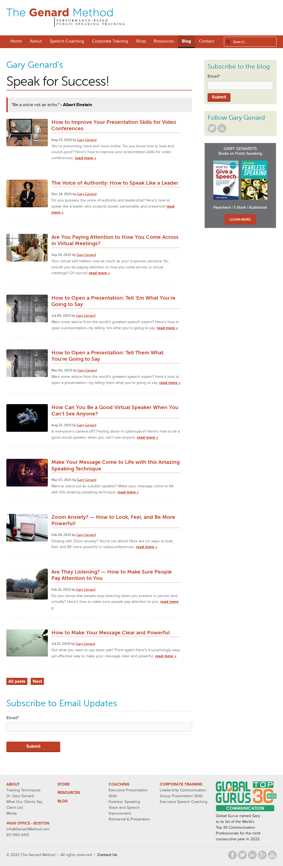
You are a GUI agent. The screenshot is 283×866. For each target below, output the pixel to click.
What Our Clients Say (24, 801)
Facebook (232, 855)
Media (11, 813)
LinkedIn (222, 128)
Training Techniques (23, 790)
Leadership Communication (183, 790)
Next (37, 681)
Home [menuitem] (16, 41)
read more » (85, 158)
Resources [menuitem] (164, 41)
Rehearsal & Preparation (129, 819)
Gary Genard (86, 140)
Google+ (262, 855)
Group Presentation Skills (181, 796)
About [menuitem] (36, 41)
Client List (14, 807)
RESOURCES (68, 792)
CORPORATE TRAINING (181, 784)
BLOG (62, 801)
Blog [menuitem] (186, 41)
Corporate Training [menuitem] (110, 41)
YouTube (272, 855)
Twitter (212, 128)
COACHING (119, 784)
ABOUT (13, 784)
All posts (16, 681)
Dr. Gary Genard (20, 796)
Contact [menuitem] (206, 41)
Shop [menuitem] (141, 41)
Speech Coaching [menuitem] (67, 41)
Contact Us (107, 854)
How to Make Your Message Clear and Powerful (110, 632)
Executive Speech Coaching (183, 801)
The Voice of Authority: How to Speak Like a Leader (114, 183)
